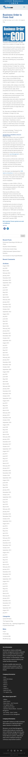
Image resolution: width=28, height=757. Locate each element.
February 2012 (6, 596)
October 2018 (6, 420)
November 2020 (7, 364)
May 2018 (5, 429)
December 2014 (7, 514)
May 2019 (5, 405)
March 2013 (6, 564)
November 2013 (7, 545)
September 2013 (7, 550)
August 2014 (6, 523)
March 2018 (6, 434)
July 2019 (5, 403)
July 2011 (5, 612)
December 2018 (7, 417)
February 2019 (6, 413)
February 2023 (6, 299)
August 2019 (6, 400)
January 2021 (6, 360)
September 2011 (7, 608)
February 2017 (6, 466)
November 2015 (7, 492)
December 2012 (7, 572)
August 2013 (6, 552)
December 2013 (7, 543)
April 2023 (5, 295)
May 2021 (5, 350)
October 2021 (6, 338)
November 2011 (7, 603)
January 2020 (6, 388)
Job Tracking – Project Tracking (10, 712)
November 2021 (7, 335)
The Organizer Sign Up (8, 705)
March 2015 (6, 506)
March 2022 (6, 326)
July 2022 (5, 316)
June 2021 (5, 348)
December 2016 (7, 470)
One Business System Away (10, 249)
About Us (5, 684)
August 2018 (6, 425)
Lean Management (14, 154)
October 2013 (6, 547)
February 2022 (6, 328)
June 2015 (5, 499)
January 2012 (6, 598)
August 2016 (6, 480)
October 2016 (6, 475)
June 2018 (5, 427)
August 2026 (6, 266)
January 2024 (6, 275)
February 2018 (6, 437)
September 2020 (7, 369)
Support (5, 686)
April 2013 (5, 562)
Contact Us (5, 688)
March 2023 (6, 297)
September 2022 (7, 311)
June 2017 (5, 456)
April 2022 (5, 323)
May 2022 (5, 321)
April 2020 (5, 381)
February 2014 (6, 538)
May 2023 (5, 292)
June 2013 (5, 557)
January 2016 (6, 490)
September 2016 (7, 478)
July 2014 (5, 526)
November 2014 (7, 516)
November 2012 (7, 574)
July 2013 (5, 555)
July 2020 (5, 374)
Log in (4, 631)
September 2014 (7, 521)
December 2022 (7, 304)
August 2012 (6, 581)
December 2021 (7, 333)
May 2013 (5, 559)
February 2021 (6, 357)
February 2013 (6, 567)
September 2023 (7, 282)
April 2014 (5, 533)
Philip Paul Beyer (7, 20)
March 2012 (6, 593)
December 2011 (7, 600)
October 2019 (6, 396)
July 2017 (5, 454)
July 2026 (5, 268)
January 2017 (6, 468)
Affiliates (5, 699)
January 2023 (6, 302)
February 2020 (6, 386)
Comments (6, 636)
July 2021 (5, 345)
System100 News (7, 618)
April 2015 (5, 504)
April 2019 (5, 408)
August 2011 (6, 610)
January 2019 (6, 415)
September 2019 (7, 398)
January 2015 (6, 511)
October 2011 (6, 605)
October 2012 (6, 576)
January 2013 (6, 569)
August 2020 (6, 372)
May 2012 (5, 588)
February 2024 (6, 273)
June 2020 (5, 376)
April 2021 (5, 352)
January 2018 (6, 439)
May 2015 (5, 502)
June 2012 (5, 586)
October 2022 (6, 309)
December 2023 (7, 278)
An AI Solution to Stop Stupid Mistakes (12, 255)
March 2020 (6, 384)
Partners (5, 681)
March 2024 (6, 270)
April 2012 (5, 591)
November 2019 (7, 393)
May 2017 (5, 458)
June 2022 (5, 319)
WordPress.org (6, 638)
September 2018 (7, 422)
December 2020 (7, 362)
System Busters (6, 701)
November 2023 (7, 280)
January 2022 (6, 331)
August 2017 (6, 451)
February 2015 (6, 509)
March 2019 (6, 410)
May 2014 (5, 531)
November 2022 (7, 307)
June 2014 (5, 528)
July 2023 (5, 287)
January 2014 (6, 540)
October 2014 (6, 519)
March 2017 (6, 463)
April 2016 (5, 487)
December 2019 (7, 391)
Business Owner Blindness (9, 246)
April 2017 (5, 461)
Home (4, 677)
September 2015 (7, 497)
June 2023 (5, 290)
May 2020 (5, 379)
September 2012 (7, 579)
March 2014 (6, 535)
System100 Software (8, 679)
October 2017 (6, 446)
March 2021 (6, 355)
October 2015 (6, 494)
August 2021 (6, 343)
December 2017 (7, 441)
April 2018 (5, 432)
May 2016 (5, 485)
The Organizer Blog (8, 621)
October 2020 (6, 367)
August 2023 (6, 285)
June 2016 (5, 482)
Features (5, 682)
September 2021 (7, 340)
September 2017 (7, 449)
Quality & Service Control (8, 707)
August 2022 (6, 314)
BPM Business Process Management (11, 714)
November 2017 (7, 444)
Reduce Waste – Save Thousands (10, 703)
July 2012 (5, 584)
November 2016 (7, 473)
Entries (6, 634)
